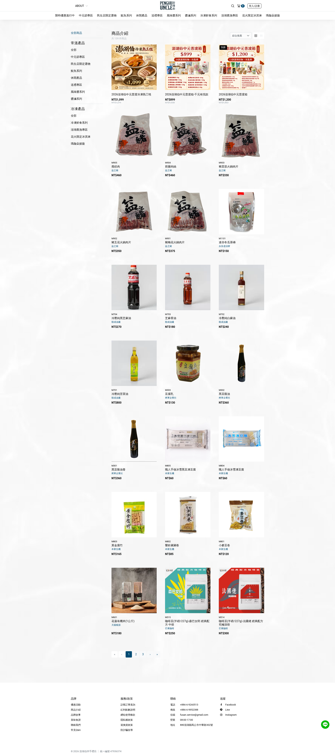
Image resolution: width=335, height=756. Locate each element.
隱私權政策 (127, 719)
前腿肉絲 (170, 166)
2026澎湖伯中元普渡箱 (233, 94)
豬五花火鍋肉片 (121, 242)
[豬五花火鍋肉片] (134, 211)
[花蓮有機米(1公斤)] (134, 590)
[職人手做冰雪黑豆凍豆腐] (187, 439)
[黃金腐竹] (134, 514)
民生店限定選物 (107, 15)
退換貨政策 (127, 725)
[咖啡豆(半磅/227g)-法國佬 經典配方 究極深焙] (241, 590)
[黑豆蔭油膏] (134, 439)
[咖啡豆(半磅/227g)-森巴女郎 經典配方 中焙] (187, 590)
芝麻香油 (170, 318)
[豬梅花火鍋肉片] (187, 211)
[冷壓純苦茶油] (134, 363)
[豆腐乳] (187, 363)
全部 (73, 50)
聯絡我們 (76, 725)
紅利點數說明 (128, 709)
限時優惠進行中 (65, 15)
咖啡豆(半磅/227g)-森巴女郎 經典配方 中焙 (187, 623)
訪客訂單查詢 (128, 704)
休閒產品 (141, 15)
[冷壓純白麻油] (241, 287)
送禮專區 (157, 15)
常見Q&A (76, 730)
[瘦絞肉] (134, 136)
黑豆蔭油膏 (118, 469)
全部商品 (76, 33)
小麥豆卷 (224, 545)
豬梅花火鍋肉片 (175, 242)
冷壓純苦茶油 (119, 394)
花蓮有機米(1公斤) (123, 621)
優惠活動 (76, 704)
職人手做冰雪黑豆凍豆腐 (180, 469)
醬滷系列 (190, 15)
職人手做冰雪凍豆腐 (231, 469)
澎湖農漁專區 (229, 15)
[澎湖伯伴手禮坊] (167, 5)
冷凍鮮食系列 (208, 15)
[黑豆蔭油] (241, 363)
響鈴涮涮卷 (172, 545)
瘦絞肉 (115, 166)
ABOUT (79, 6)
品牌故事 (76, 714)
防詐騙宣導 (127, 730)
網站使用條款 (128, 714)
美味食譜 (76, 719)
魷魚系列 (126, 15)
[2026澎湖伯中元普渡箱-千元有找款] (187, 67)
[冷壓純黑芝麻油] (134, 287)
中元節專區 (86, 15)
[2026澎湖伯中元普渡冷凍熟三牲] (134, 67)
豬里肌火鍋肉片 (228, 166)
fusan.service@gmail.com (194, 714)
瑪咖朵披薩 (273, 15)
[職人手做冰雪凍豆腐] (241, 439)
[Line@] (325, 724)
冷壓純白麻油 (227, 318)
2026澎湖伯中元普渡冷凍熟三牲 (131, 94)
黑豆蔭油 (224, 394)
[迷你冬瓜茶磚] (241, 211)
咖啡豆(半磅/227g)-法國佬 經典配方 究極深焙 (241, 623)
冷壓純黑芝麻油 (121, 318)
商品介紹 (76, 709)
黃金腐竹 (117, 545)
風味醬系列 (174, 15)
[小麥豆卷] (241, 514)
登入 (254, 6)
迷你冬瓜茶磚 (227, 242)
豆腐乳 (170, 394)
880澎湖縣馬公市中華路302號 (196, 725)
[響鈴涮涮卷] (187, 514)
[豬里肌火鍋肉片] (241, 136)
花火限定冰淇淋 (252, 15)
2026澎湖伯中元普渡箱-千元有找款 (186, 94)
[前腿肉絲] (187, 136)
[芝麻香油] (187, 287)
